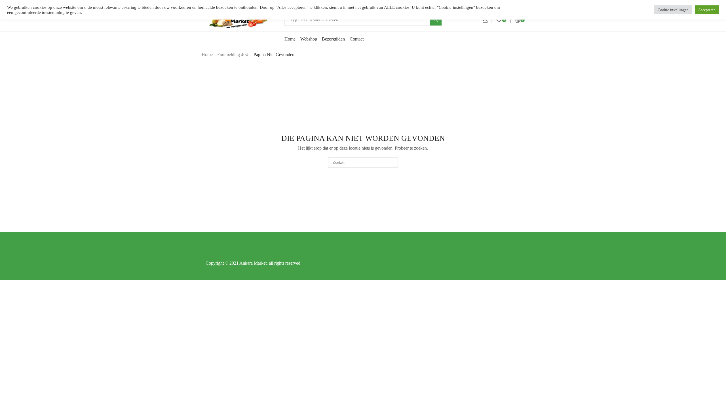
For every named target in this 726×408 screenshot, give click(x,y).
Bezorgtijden (333, 39)
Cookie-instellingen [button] (673, 10)
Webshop (308, 39)
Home (290, 39)
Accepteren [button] (707, 10)
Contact (357, 39)
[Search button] (436, 20)
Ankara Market (253, 263)
